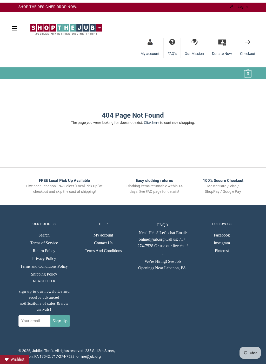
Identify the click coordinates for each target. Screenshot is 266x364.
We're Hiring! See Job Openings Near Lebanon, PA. (162, 264)
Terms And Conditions (103, 250)
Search (44, 235)
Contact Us (103, 243)
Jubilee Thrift (42, 351)
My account (103, 235)
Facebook (222, 235)
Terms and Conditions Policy (44, 266)
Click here (151, 122)
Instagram (222, 243)
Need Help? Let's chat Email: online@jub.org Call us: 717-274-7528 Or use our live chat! (162, 239)
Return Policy (44, 250)
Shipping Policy (44, 274)
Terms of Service (44, 243)
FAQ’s (162, 225)
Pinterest (222, 250)
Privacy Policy (44, 258)
